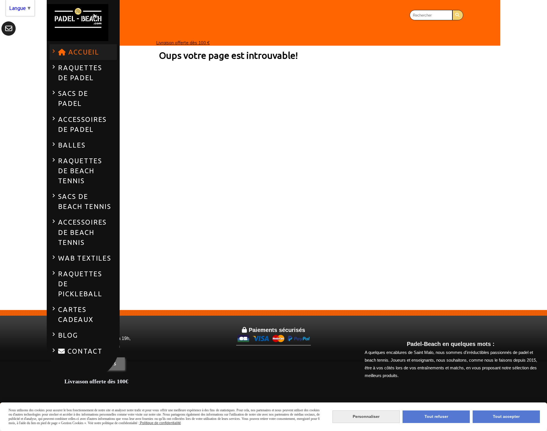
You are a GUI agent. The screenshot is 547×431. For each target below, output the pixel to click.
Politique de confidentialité (160, 423)
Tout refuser (436, 416)
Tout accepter (506, 416)
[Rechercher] (457, 15)
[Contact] (8, 28)
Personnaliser (366, 416)
